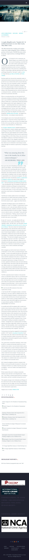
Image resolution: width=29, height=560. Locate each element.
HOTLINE (15, 33)
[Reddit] (12, 395)
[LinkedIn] (10, 395)
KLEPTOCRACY (15, 548)
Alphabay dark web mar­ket (12, 113)
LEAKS (23, 548)
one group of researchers (18, 333)
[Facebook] (2, 395)
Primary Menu (26, 3)
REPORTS (6, 548)
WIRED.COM (15, 389)
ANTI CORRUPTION (6, 33)
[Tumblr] (8, 395)
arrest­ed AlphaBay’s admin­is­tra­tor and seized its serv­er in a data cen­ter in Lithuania (14, 225)
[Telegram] (18, 541)
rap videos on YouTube (14, 73)
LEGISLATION (14, 549)
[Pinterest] (6, 395)
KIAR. (5, 546)
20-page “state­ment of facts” (9, 127)
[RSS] (14, 541)
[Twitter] (4, 395)
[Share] (16, 541)
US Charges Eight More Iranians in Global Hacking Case (14, 445)
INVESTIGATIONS (21, 546)
